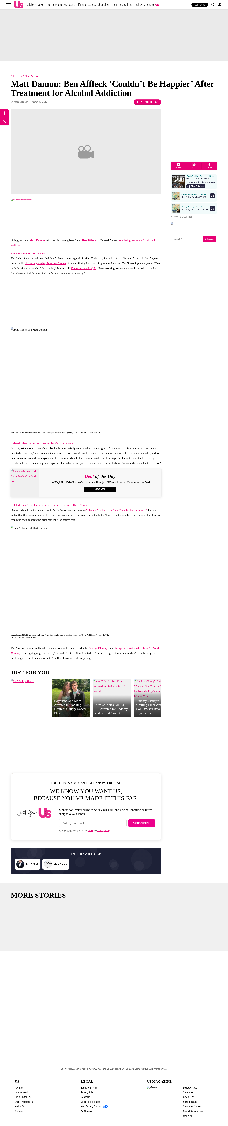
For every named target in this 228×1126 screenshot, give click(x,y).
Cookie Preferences (90, 1101)
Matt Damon (37, 240)
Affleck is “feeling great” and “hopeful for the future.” (116, 509)
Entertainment (53, 5)
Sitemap (19, 1111)
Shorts (150, 5)
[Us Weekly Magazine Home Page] (18, 4)
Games (114, 5)
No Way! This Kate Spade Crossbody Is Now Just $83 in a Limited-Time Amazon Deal (100, 482)
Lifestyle (82, 5)
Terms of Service (89, 1087)
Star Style (69, 5)
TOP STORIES (145, 102)
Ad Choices (86, 1111)
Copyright (85, 1097)
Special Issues (190, 1101)
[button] (213, 5)
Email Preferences (24, 1101)
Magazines (126, 5)
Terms (90, 830)
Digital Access (190, 1087)
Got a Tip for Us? (23, 1097)
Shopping (103, 5)
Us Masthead (21, 1092)
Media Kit (19, 1106)
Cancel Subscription (193, 1111)
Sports (92, 5)
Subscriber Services (193, 1106)
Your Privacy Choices (91, 1106)
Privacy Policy (103, 830)
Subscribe (200, 4)
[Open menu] (8, 5)
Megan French (21, 102)
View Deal (100, 489)
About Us (19, 1087)
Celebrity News (35, 5)
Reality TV (139, 5)
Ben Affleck (89, 240)
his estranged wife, (45, 263)
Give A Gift (188, 1097)
